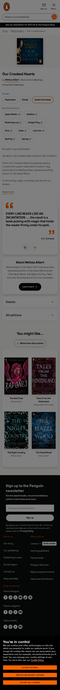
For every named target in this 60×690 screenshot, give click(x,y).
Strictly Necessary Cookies (30, 675)
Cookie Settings (30, 667)
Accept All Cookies (30, 682)
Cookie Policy (37, 660)
